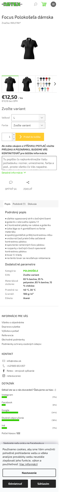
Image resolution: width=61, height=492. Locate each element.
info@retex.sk (14, 360)
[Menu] (53, 4)
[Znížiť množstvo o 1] (13, 139)
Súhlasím (43, 483)
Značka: (11, 22)
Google (5, 410)
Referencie (8, 335)
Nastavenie (29, 472)
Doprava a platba (11, 326)
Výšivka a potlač (10, 330)
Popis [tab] (7, 203)
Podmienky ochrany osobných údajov (21, 343)
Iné (3, 425)
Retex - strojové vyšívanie (20, 370)
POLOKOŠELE (30, 270)
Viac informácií (28, 464)
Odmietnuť (15, 483)
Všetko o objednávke (13, 322)
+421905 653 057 (16, 365)
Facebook (7, 402)
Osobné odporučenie (13, 417)
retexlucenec (14, 375)
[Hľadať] (35, 4)
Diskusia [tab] (32, 203)
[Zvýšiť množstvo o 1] (13, 135)
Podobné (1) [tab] (19, 203)
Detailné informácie (12, 172)
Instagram (7, 394)
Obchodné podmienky (13, 339)
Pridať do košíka (32, 136)
